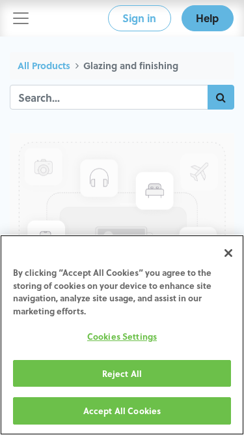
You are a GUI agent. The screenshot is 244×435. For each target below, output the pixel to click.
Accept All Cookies (122, 410)
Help (207, 17)
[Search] (221, 97)
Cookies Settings (122, 336)
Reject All (122, 373)
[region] (122, 335)
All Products (44, 65)
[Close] (228, 253)
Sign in (139, 17)
